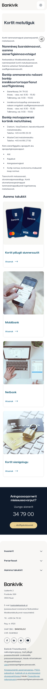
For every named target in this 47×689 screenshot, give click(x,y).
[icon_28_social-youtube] (28, 640)
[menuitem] (18, 5)
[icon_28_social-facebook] (7, 640)
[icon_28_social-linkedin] (14, 640)
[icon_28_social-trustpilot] (21, 640)
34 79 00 (23, 514)
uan (5, 664)
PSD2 (37, 670)
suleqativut (9, 673)
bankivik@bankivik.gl (18, 605)
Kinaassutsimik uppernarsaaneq (18, 670)
